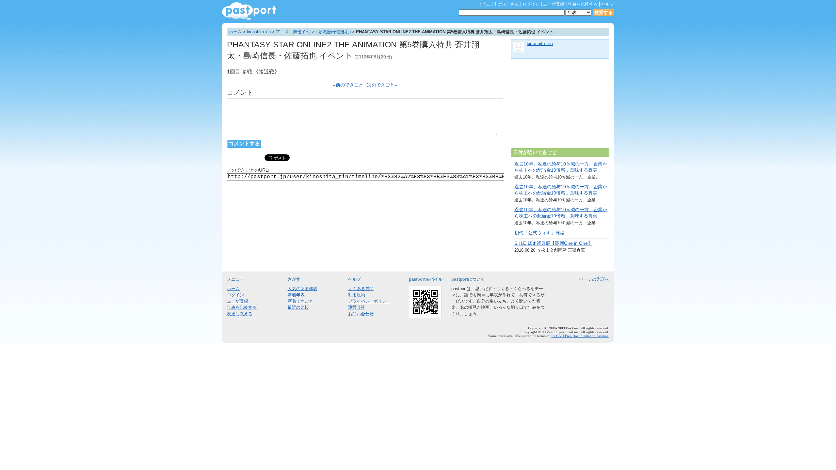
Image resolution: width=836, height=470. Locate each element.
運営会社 (356, 307)
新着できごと (300, 301)
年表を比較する (583, 4)
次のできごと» (382, 85)
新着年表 (296, 294)
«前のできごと (348, 85)
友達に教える (239, 313)
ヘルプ (607, 4)
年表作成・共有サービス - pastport (249, 11)
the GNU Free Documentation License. (580, 336)
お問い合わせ (361, 313)
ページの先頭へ (594, 279)
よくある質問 (361, 288)
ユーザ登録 (553, 4)
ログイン (530, 4)
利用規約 (356, 294)
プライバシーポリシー (369, 301)
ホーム (235, 31)
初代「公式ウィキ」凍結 (539, 232)
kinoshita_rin (259, 31)
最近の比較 (298, 307)
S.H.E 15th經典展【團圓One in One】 (553, 243)
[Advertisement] (560, 106)
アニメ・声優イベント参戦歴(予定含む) (313, 31)
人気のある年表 (302, 288)
